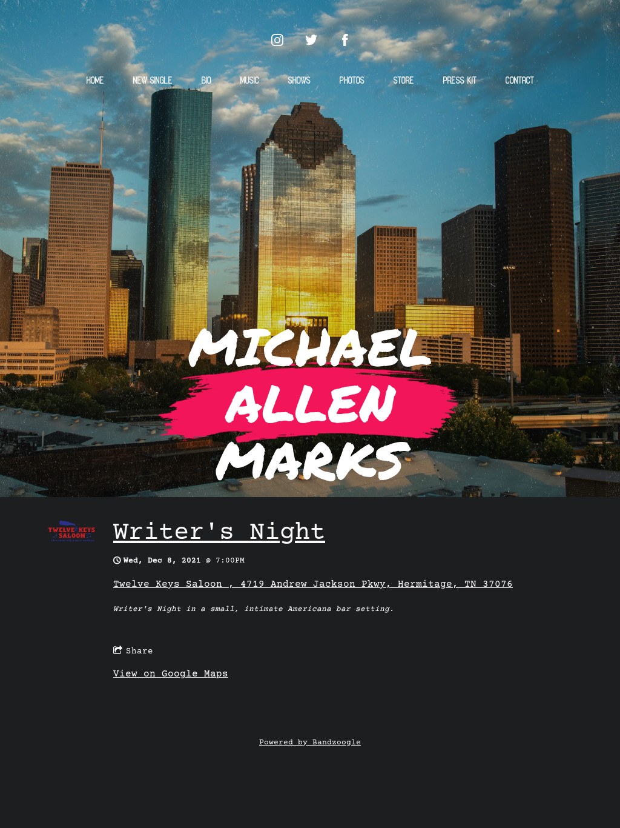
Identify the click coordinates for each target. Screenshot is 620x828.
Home (95, 81)
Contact (520, 81)
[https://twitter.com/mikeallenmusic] (311, 40)
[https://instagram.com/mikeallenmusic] (277, 40)
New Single (153, 81)
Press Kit (460, 81)
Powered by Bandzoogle (310, 742)
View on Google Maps (170, 674)
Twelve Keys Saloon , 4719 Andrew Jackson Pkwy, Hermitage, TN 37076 (313, 584)
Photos (352, 81)
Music (249, 81)
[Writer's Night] (72, 540)
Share (139, 651)
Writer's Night (219, 533)
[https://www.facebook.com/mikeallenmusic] (345, 40)
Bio (206, 81)
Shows (299, 81)
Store (404, 81)
